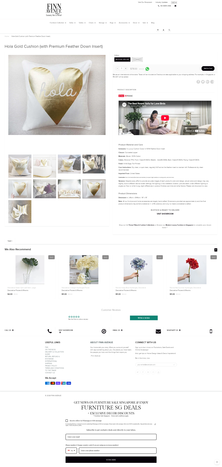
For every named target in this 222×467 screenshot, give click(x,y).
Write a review (144, 318)
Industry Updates (162, 2)
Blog (152, 23)
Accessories (123, 23)
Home (7, 36)
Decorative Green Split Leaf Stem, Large (22, 288)
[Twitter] (137, 372)
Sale (144, 23)
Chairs (91, 23)
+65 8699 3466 (165, 6)
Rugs (112, 23)
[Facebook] (142, 372)
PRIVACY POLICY (51, 366)
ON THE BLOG (50, 350)
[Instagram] (153, 372)
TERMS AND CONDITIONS (54, 368)
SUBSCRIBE (111, 459)
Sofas (71, 23)
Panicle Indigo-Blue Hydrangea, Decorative (131, 288)
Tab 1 (10, 241)
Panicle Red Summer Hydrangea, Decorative (185, 288)
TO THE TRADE (50, 370)
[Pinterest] (148, 372)
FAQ (46, 347)
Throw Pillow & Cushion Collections (141, 225)
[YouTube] (158, 372)
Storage (102, 23)
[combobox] (71, 451)
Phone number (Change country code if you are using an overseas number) (92, 445)
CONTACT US (50, 373)
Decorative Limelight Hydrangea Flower (75, 288)
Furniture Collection (57, 23)
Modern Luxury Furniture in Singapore (179, 225)
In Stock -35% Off (122, 59)
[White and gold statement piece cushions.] (57, 95)
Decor (135, 23)
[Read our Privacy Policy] (155, 424)
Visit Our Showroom (145, 2)
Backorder (137, 59)
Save (213, 81)
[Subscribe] (174, 365)
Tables (81, 23)
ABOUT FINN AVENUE (101, 342)
